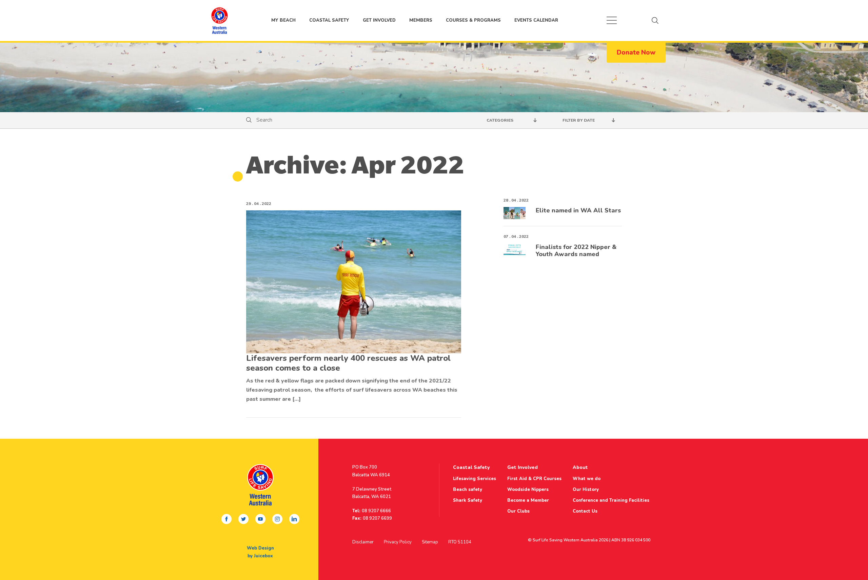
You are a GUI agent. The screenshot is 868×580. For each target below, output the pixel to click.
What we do (586, 479)
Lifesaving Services (474, 479)
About (580, 467)
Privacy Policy (398, 542)
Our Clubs (518, 511)
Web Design (260, 548)
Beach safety (467, 489)
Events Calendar (536, 20)
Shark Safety (467, 500)
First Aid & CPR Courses (534, 479)
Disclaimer (363, 542)
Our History (586, 489)
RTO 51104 (459, 542)
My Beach (219, 20)
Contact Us (585, 511)
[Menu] (611, 20)
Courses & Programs (473, 20)
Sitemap (430, 542)
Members (420, 20)
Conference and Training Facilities (611, 500)
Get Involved (379, 20)
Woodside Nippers (528, 489)
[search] (655, 20)
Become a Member (528, 500)
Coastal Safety (329, 20)
